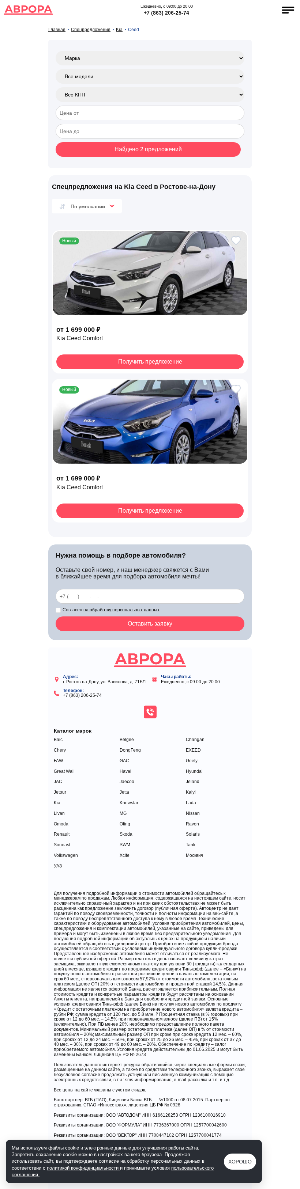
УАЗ (58, 866)
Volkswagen (66, 855)
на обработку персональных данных (121, 609)
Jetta (124, 792)
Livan (59, 813)
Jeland (192, 781)
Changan (195, 739)
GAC (124, 761)
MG (123, 813)
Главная (56, 29)
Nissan (193, 813)
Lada (191, 803)
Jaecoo (127, 781)
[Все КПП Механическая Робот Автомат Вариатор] (150, 94)
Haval (125, 771)
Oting (125, 824)
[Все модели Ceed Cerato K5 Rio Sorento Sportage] (150, 76)
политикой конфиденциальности (83, 1168)
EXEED (193, 750)
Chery (60, 750)
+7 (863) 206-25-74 (166, 13)
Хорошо (240, 1162)
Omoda (61, 824)
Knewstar (129, 803)
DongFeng (130, 750)
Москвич (194, 855)
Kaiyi (191, 792)
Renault (62, 834)
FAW (58, 761)
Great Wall (64, 771)
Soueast (62, 845)
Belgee (127, 739)
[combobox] (87, 206)
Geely (192, 761)
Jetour (60, 792)
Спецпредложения (90, 29)
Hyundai (194, 771)
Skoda (126, 834)
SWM (125, 845)
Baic (58, 739)
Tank (190, 845)
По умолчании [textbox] (88, 206)
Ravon (192, 824)
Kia (119, 29)
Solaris (193, 834)
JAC (58, 781)
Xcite (125, 855)
